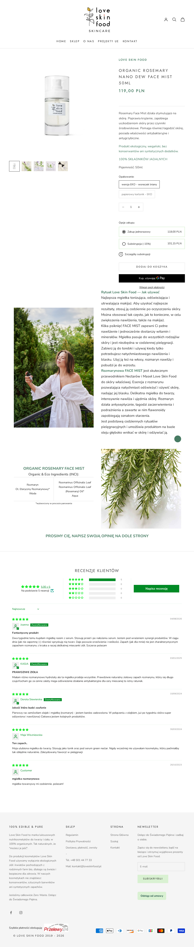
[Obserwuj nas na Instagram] (21, 912)
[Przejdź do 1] (14, 166)
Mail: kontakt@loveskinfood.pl (83, 866)
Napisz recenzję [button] (157, 589)
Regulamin (72, 835)
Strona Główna (119, 835)
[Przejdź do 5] (63, 166)
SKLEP (75, 41)
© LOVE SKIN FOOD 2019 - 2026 (38, 936)
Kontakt (115, 847)
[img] (20, 619)
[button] (76, 579)
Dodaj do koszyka (151, 267)
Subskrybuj (153, 878)
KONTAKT (130, 41)
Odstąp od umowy (152, 896)
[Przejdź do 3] (38, 166)
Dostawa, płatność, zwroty (81, 847)
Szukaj (114, 841)
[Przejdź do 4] (50, 166)
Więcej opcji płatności (151, 287)
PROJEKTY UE (108, 41)
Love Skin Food (133, 60)
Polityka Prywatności (78, 841)
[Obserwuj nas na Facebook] (11, 912)
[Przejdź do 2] (26, 166)
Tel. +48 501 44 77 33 (79, 860)
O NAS (88, 41)
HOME (61, 41)
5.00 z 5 (45, 587)
